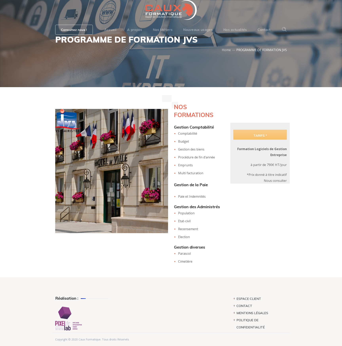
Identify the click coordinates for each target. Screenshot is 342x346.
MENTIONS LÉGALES (252, 313)
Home (226, 50)
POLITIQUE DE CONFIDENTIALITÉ (251, 323)
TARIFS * (260, 135)
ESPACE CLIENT (249, 299)
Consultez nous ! (74, 30)
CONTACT (244, 306)
